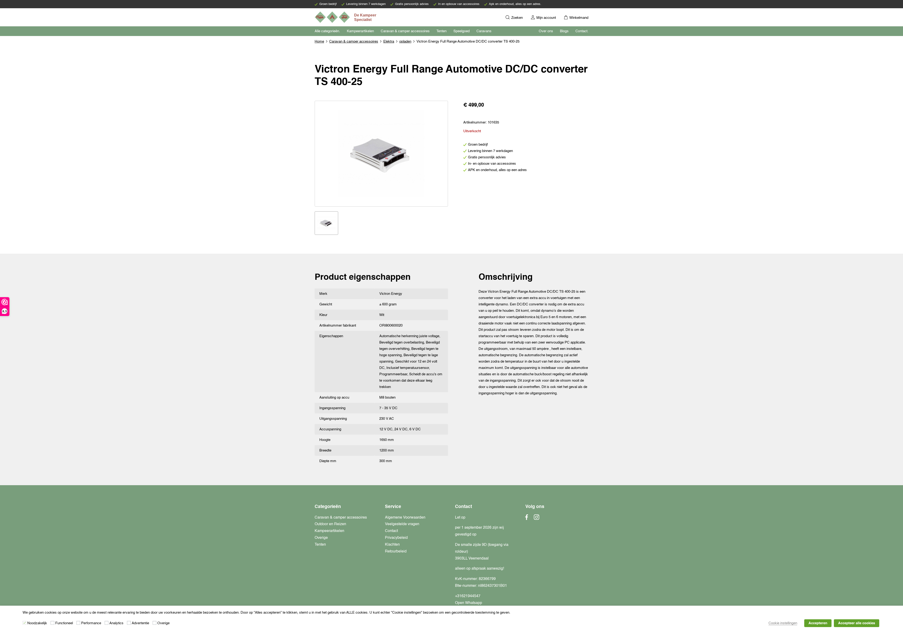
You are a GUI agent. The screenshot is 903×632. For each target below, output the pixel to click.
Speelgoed (461, 31)
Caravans (483, 31)
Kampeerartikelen (360, 31)
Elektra (388, 41)
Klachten (392, 545)
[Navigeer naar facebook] (526, 518)
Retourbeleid (396, 551)
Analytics (116, 623)
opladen (405, 41)
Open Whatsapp (468, 603)
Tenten (441, 31)
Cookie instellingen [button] (782, 623)
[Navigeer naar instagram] (536, 518)
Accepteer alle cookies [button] (856, 623)
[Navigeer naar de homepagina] (346, 17)
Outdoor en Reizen (330, 524)
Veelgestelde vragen (402, 524)
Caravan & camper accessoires (405, 31)
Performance (91, 623)
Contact (391, 531)
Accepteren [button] (817, 623)
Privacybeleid (396, 538)
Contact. (581, 31)
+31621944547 (467, 596)
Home (319, 41)
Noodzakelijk (37, 623)
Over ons (546, 31)
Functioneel (64, 623)
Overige (321, 538)
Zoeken (516, 18)
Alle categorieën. (327, 31)
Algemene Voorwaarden (405, 518)
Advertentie (140, 623)
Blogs (564, 31)
